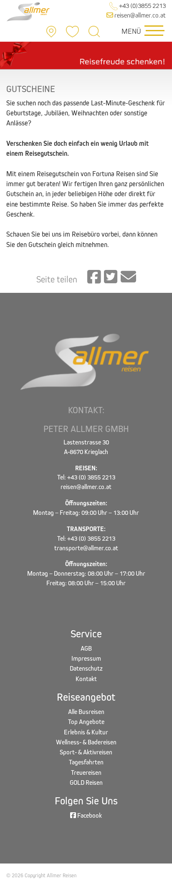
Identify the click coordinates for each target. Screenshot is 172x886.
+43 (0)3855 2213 (142, 6)
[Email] (128, 277)
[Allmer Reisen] (28, 11)
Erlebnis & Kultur (86, 732)
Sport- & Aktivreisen (86, 752)
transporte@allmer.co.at (86, 548)
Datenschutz (86, 668)
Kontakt (86, 679)
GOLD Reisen (86, 782)
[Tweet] (110, 277)
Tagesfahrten (86, 762)
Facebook (89, 815)
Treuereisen (86, 772)
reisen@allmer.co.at (139, 15)
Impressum (86, 658)
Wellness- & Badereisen (86, 742)
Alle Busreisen (86, 712)
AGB (86, 648)
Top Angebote (86, 722)
